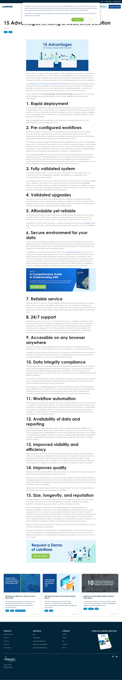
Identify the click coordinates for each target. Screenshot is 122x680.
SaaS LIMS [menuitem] (6, 641)
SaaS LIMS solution (37, 154)
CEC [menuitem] (63, 641)
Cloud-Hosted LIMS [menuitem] (8, 634)
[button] (113, 657)
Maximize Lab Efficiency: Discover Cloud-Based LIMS (20, 597)
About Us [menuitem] (64, 634)
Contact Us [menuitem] (65, 644)
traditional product (73, 252)
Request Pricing (115, 6)
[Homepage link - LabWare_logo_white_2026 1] (10, 662)
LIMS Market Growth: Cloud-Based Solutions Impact (60, 597)
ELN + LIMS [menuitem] (6, 637)
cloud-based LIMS (64, 530)
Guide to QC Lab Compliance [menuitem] (40, 644)
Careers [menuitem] (64, 637)
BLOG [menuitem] (102, 1)
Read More (35, 614)
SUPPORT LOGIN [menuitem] (108, 1)
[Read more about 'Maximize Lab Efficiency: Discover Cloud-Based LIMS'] (22, 583)
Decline (91, 19)
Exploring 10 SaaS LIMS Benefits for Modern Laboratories (98, 597)
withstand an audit (48, 387)
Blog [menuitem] (34, 634)
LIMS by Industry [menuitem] (7, 647)
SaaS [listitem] (12, 610)
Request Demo (101, 6)
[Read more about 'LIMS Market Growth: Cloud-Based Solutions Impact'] (61, 583)
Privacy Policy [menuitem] (8, 665)
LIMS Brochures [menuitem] (36, 637)
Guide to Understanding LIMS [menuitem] (40, 647)
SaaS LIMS (35, 120)
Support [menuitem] (64, 647)
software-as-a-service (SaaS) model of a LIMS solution (48, 84)
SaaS (10, 32)
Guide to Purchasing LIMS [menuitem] (39, 641)
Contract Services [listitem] (20, 610)
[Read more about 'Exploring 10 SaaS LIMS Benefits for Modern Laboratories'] (100, 583)
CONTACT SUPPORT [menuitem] (117, 1)
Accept (78, 19)
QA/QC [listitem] (91, 609)
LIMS (6, 32)
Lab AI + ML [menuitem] (6, 644)
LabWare (6, 28)
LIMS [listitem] (7, 610)
